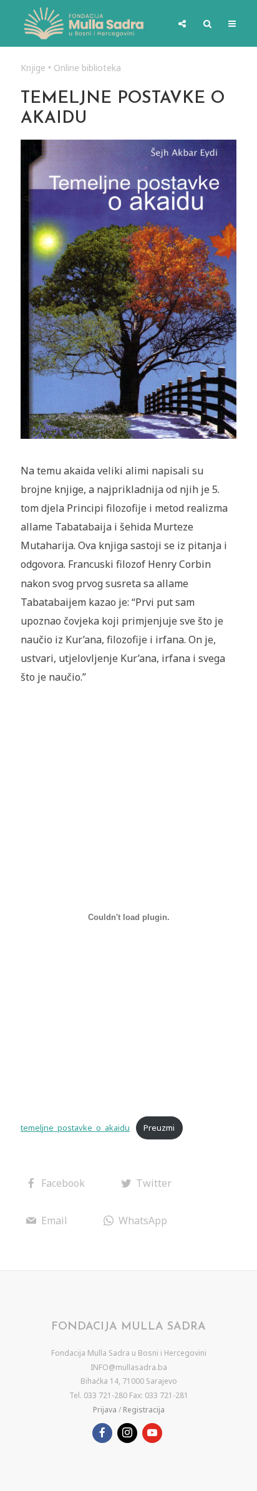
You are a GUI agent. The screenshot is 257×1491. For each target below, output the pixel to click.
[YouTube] (152, 1433)
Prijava (105, 1409)
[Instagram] (127, 1433)
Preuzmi (159, 1127)
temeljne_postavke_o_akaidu (75, 1127)
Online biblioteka (87, 68)
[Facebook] (102, 1433)
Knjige (33, 68)
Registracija (144, 1409)
